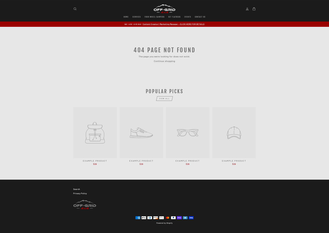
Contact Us (200, 17)
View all (164, 98)
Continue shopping (164, 61)
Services (136, 17)
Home (126, 17)
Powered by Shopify (164, 223)
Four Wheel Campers (154, 17)
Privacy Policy (80, 193)
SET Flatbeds (174, 17)
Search (76, 189)
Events (187, 17)
